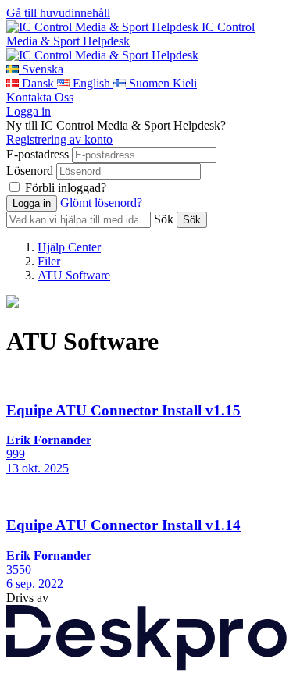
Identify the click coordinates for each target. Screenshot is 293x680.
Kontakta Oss (39, 97)
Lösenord (29, 170)
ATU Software (74, 275)
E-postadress (37, 154)
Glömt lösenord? (101, 202)
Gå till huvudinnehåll (58, 13)
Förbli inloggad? (65, 187)
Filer (49, 261)
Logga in (28, 111)
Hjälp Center (69, 247)
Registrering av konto (59, 139)
